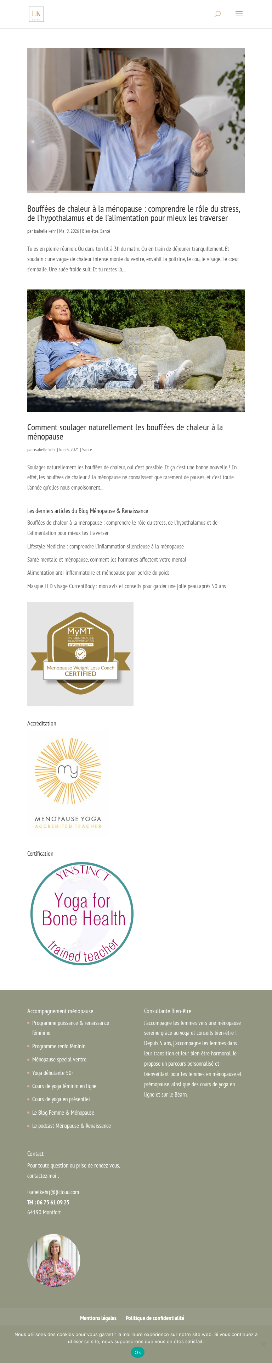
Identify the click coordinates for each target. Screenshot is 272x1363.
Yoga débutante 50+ (53, 1073)
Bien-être (90, 231)
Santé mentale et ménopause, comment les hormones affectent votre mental (106, 559)
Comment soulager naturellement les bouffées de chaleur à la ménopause (125, 431)
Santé (105, 231)
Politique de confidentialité (155, 1318)
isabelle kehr (45, 231)
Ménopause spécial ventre (59, 1059)
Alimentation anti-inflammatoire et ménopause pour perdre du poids (98, 572)
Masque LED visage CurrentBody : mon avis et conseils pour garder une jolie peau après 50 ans (126, 586)
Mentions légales (98, 1318)
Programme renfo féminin (58, 1046)
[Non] (263, 1344)
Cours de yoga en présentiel (61, 1099)
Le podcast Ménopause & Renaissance (71, 1126)
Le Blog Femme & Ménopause (63, 1112)
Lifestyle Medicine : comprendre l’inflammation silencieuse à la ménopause (105, 546)
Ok (138, 1352)
